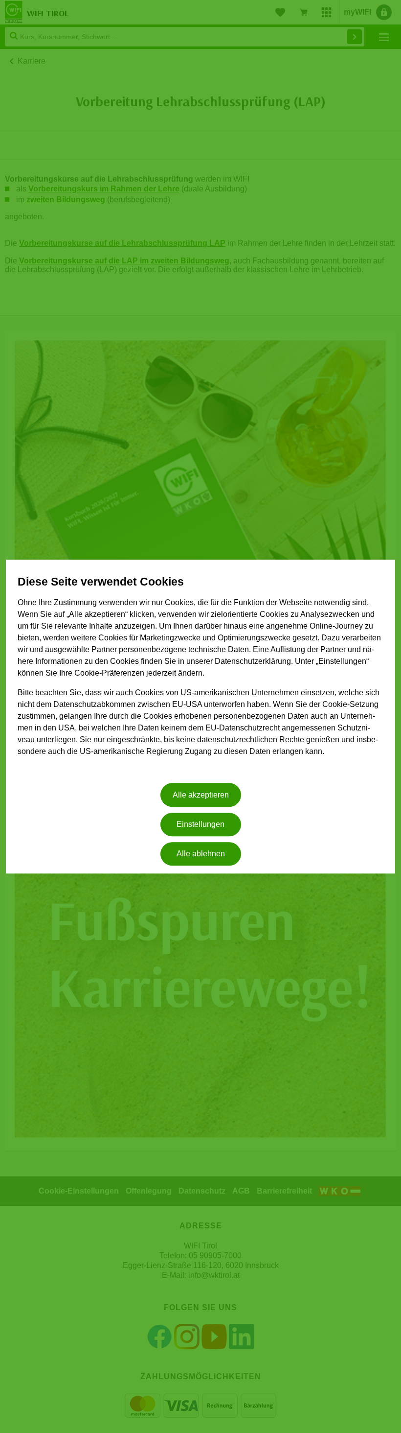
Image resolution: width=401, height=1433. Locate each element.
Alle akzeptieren (201, 795)
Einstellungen (200, 824)
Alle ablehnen (201, 854)
